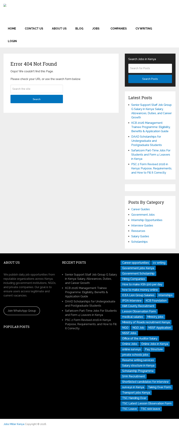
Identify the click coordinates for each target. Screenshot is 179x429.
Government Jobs (143, 214)
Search (37, 99)
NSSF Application (159, 327)
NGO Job (138, 327)
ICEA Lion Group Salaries (138, 295)
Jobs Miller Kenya (13, 424)
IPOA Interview (132, 300)
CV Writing (143, 28)
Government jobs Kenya (138, 268)
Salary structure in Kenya (138, 365)
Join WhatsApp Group (22, 310)
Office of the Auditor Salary (139, 338)
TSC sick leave (150, 408)
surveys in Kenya (133, 387)
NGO (125, 327)
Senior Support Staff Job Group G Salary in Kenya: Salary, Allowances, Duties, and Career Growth (91, 279)
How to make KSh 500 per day (142, 284)
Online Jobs (129, 344)
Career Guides (140, 209)
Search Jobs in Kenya (142, 59)
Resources (138, 231)
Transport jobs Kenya (136, 392)
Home (12, 28)
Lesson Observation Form (139, 311)
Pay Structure (154, 349)
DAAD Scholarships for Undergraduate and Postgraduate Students (146, 141)
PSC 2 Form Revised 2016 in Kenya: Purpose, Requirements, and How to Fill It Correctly (151, 168)
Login (12, 41)
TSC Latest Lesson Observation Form (146, 403)
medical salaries (132, 316)
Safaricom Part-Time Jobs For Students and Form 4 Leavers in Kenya (150, 154)
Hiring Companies (133, 279)
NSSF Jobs (129, 333)
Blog (79, 28)
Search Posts (150, 79)
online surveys (131, 349)
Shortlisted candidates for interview (145, 381)
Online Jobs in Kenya (154, 344)
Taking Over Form (159, 387)
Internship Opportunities (146, 220)
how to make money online (140, 289)
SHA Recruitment (133, 376)
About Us (59, 28)
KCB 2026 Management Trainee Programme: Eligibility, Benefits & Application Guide (150, 127)
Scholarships (139, 241)
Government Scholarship (138, 273)
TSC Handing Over (134, 398)
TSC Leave (129, 408)
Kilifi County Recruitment (138, 306)
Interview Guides (142, 225)
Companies (118, 28)
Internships (165, 295)
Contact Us (34, 28)
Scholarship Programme (138, 371)
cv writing (159, 262)
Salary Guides (140, 236)
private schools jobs (135, 354)
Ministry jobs (155, 316)
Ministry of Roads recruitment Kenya (146, 322)
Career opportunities (135, 262)
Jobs (95, 28)
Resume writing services (138, 360)
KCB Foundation (156, 300)
